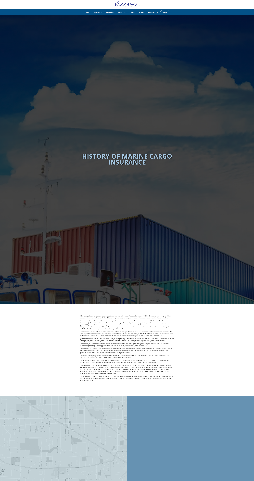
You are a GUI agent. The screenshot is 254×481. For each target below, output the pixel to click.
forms (132, 12)
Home (88, 12)
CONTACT (165, 12)
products (110, 12)
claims (141, 12)
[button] (98, 12)
